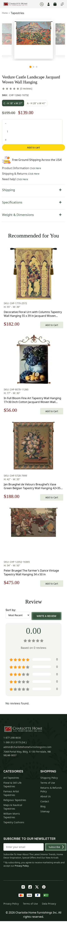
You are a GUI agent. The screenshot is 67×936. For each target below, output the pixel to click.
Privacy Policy (22, 865)
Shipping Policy (49, 777)
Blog (42, 806)
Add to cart (33, 147)
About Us (45, 796)
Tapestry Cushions (13, 822)
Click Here (35, 168)
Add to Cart (51, 325)
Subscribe (54, 847)
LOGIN (48, 4)
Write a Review (46, 616)
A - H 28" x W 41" (36, 103)
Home (5, 13)
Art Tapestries (11, 777)
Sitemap (45, 811)
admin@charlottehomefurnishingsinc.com (27, 747)
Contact (44, 801)
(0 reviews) (26, 88)
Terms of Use (47, 782)
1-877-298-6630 (12, 737)
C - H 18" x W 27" (13, 103)
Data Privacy (49, 903)
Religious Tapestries (14, 800)
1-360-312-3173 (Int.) (15, 742)
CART (55, 4)
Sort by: (10, 610)
